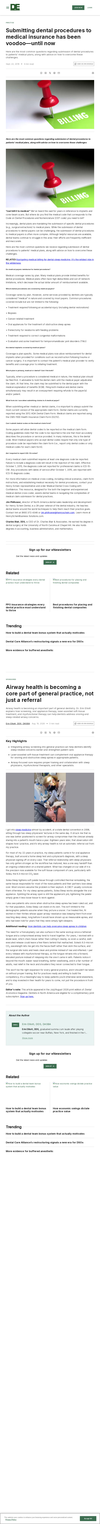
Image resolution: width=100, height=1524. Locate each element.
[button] (8, 7)
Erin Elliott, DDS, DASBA (18, 723)
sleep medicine (23, 829)
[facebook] (41, 73)
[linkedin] (45, 73)
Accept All (88, 1519)
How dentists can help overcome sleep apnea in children (57, 926)
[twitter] (50, 73)
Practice (10, 23)
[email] (59, 73)
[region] (50, 1518)
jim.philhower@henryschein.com (58, 512)
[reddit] (54, 73)
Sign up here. (27, 996)
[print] (93, 73)
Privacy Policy (10, 1520)
